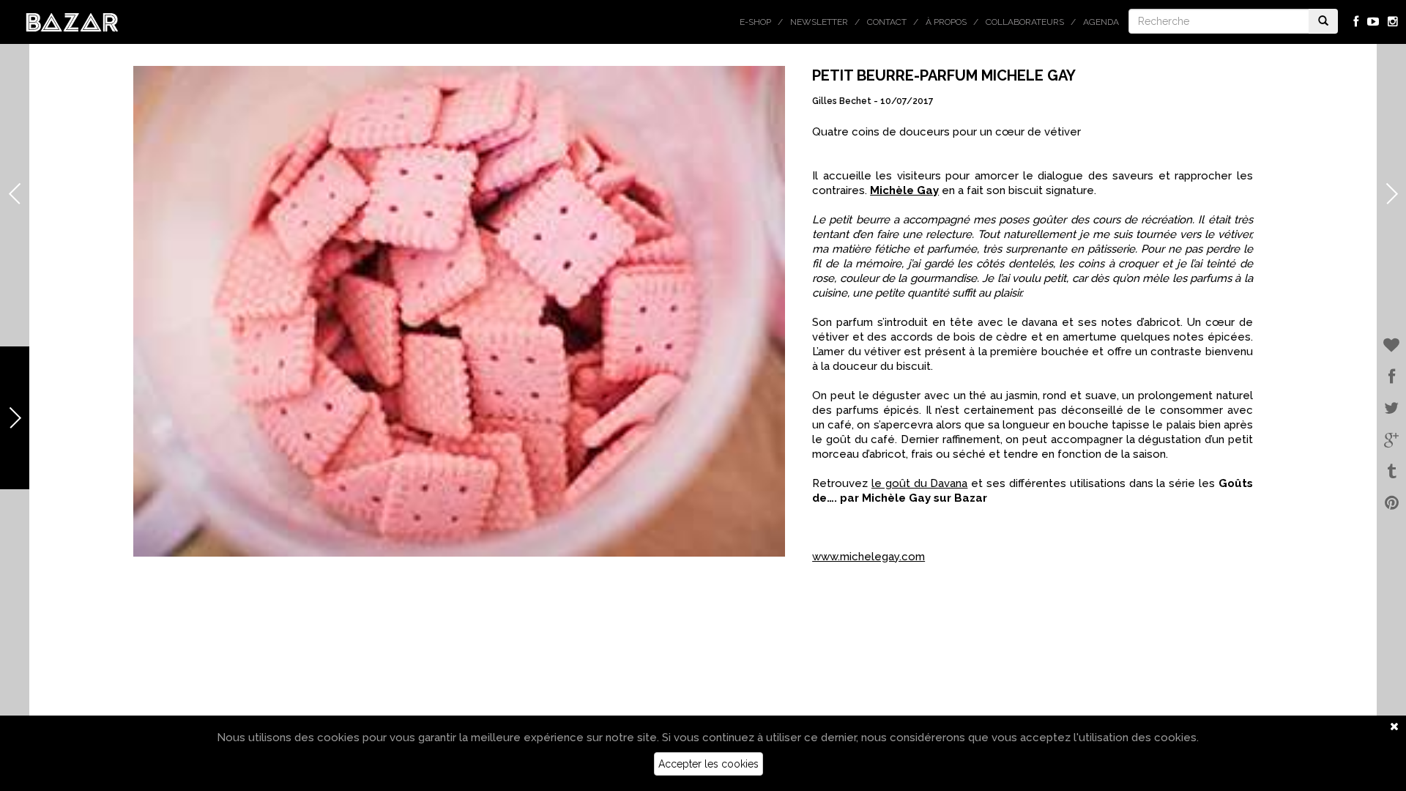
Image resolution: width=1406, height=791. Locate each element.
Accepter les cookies (708, 764)
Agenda (1101, 22)
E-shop (755, 22)
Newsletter (819, 22)
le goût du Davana (919, 483)
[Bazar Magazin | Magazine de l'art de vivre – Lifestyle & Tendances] (72, 21)
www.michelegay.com (868, 556)
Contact (887, 22)
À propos (946, 22)
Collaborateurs (1025, 22)
